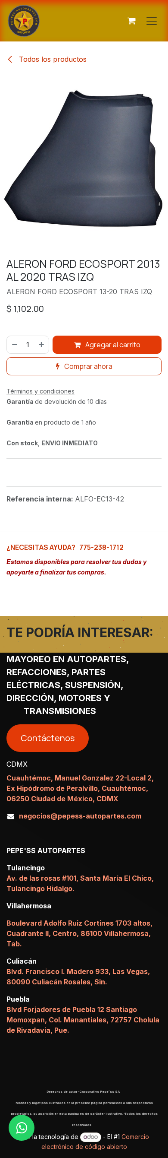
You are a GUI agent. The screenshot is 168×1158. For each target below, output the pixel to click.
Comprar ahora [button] (87, 366)
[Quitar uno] (14, 344)
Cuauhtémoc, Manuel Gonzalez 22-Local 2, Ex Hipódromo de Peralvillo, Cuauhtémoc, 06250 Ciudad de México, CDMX (80, 788)
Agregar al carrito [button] (112, 344)
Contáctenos (48, 738)
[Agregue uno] (41, 344)
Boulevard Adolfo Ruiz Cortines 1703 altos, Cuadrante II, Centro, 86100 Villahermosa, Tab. (79, 933)
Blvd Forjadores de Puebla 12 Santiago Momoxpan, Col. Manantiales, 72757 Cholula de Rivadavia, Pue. (82, 1019)
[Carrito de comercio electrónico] (131, 20)
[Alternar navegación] (152, 20)
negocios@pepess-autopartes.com (80, 816)
